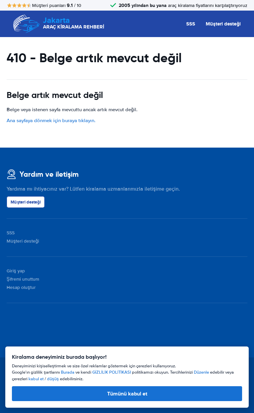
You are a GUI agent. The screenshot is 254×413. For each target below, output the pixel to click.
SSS (190, 23)
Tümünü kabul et (127, 393)
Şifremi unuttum (23, 279)
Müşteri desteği (223, 23)
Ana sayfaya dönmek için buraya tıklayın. (51, 120)
